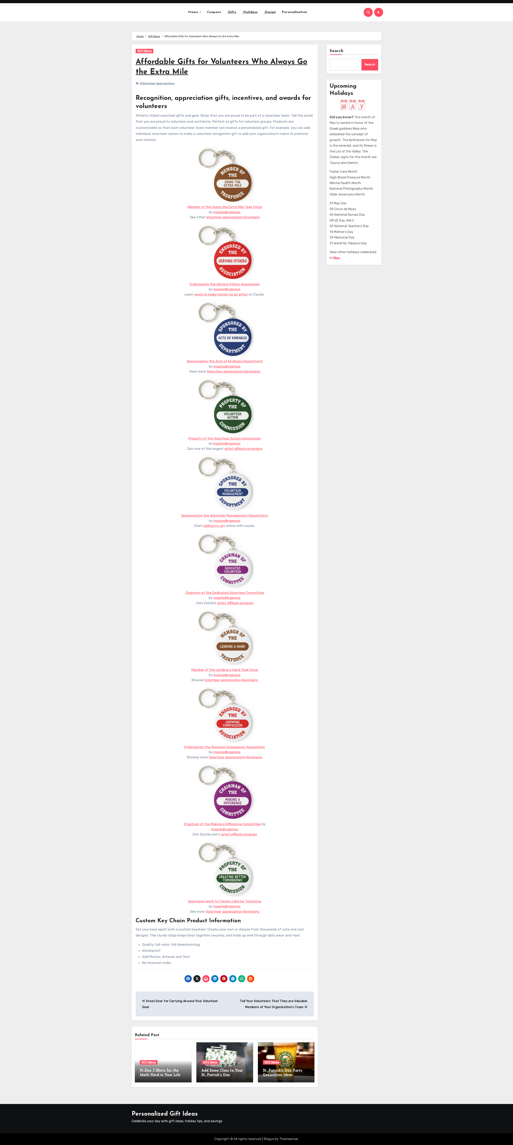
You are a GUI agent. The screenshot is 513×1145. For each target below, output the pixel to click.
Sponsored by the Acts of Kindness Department (225, 361)
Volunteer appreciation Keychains (233, 217)
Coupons (214, 12)
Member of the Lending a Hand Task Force (224, 670)
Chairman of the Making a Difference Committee (222, 824)
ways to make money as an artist (221, 294)
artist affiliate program (235, 603)
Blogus (269, 1139)
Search (337, 51)
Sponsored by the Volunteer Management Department (224, 515)
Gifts (231, 12)
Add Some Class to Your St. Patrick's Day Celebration (222, 1075)
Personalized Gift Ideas (165, 1114)
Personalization (294, 12)
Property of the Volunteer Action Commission (224, 438)
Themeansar (288, 1139)
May (336, 258)
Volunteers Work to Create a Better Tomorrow (224, 901)
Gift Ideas (144, 51)
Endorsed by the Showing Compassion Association (224, 747)
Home (193, 12)
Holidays (250, 12)
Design (270, 12)
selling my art (214, 526)
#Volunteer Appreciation (157, 83)
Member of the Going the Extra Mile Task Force (225, 207)
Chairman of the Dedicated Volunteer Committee (224, 593)
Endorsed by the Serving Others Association (225, 284)
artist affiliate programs (243, 449)
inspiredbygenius (226, 212)
